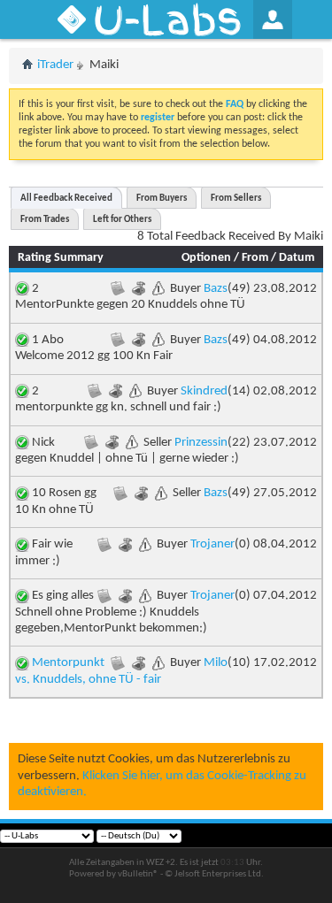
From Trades (44, 220)
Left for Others (122, 220)
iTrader (55, 65)
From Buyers (161, 198)
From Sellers (236, 198)
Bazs (216, 288)
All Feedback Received (66, 198)
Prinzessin (201, 442)
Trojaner (212, 544)
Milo (216, 663)
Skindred (204, 391)
